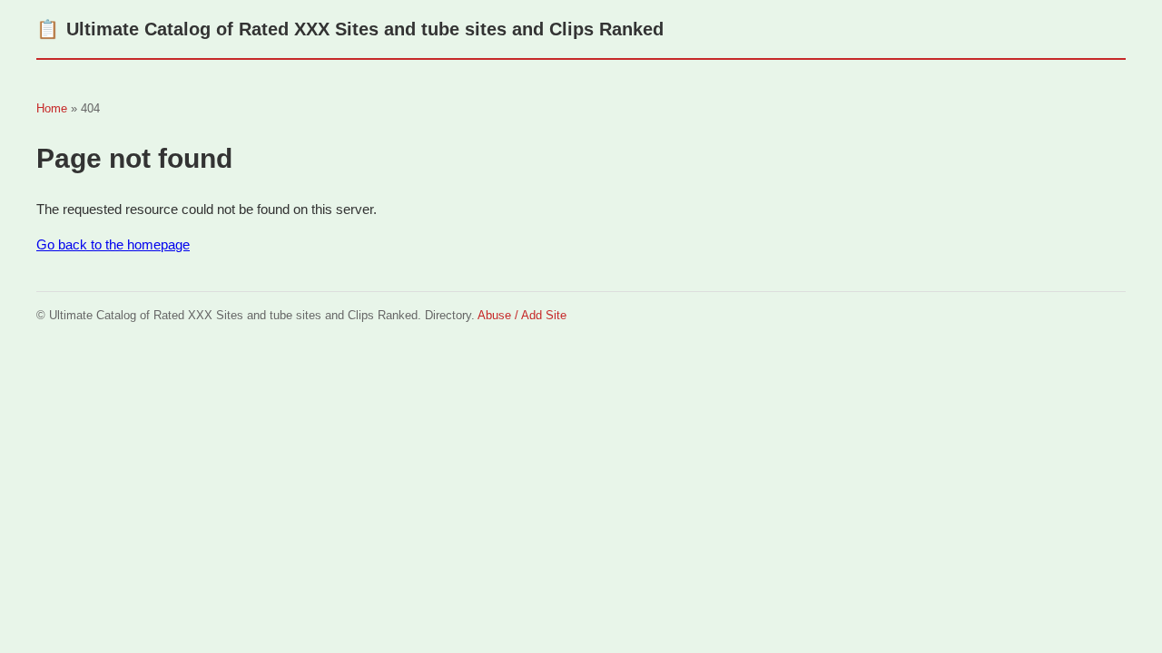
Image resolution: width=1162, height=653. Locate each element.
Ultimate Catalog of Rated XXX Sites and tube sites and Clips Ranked (350, 29)
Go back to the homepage (113, 244)
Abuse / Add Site (522, 315)
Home (51, 108)
